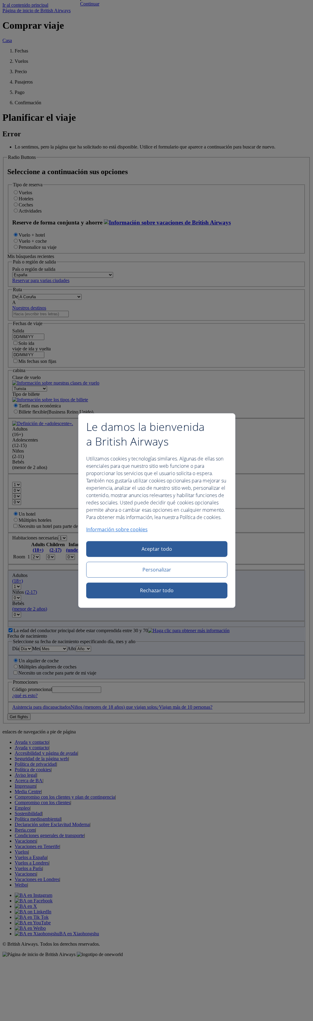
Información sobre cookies (117, 529)
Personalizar (156, 569)
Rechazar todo (157, 590)
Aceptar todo (157, 549)
